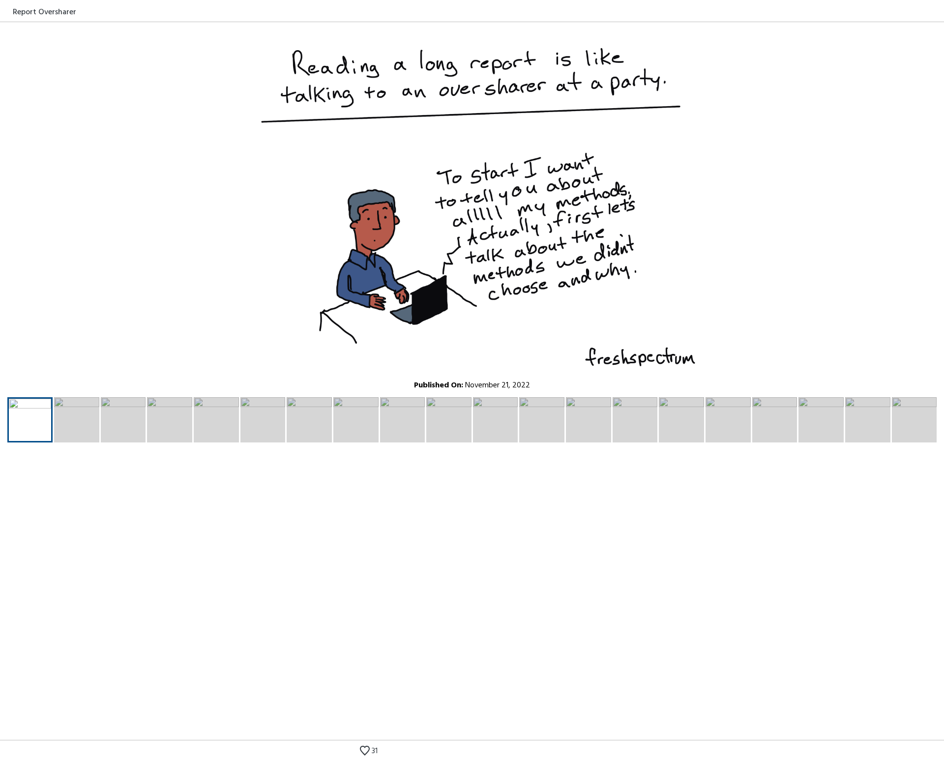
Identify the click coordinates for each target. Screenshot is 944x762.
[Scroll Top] (6, 752)
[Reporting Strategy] (922, 752)
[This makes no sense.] (893, 752)
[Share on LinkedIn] (926, 11)
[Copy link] (937, 11)
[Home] (6, 11)
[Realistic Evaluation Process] (908, 752)
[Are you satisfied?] (937, 752)
